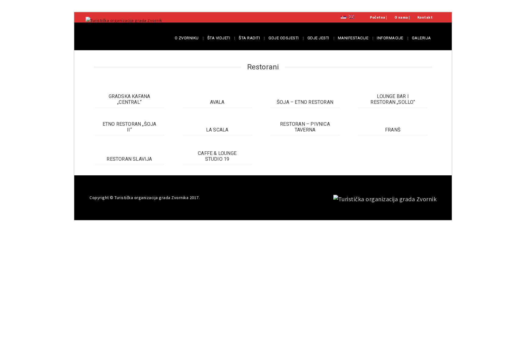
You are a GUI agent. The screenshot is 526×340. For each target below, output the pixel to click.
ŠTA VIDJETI (218, 38)
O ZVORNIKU (187, 38)
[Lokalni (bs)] (343, 16)
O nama (401, 17)
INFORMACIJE (390, 38)
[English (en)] (351, 16)
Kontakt (425, 17)
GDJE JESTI (318, 38)
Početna (377, 17)
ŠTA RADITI (249, 38)
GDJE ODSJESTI (283, 38)
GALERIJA (421, 38)
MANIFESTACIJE (353, 38)
